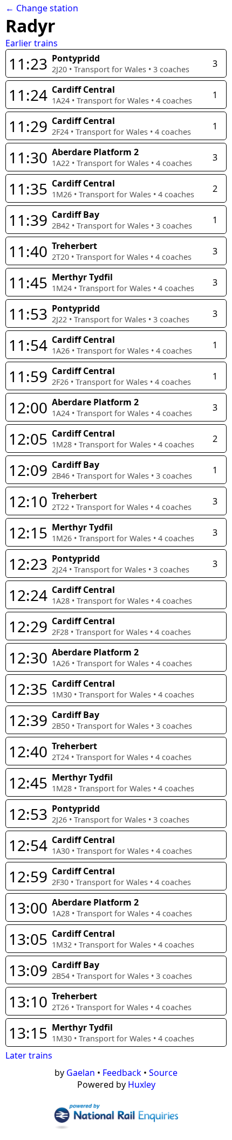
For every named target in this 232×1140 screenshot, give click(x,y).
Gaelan (80, 1073)
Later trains (28, 1055)
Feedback (122, 1073)
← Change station (41, 8)
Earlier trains (31, 43)
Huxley (141, 1084)
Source (163, 1073)
